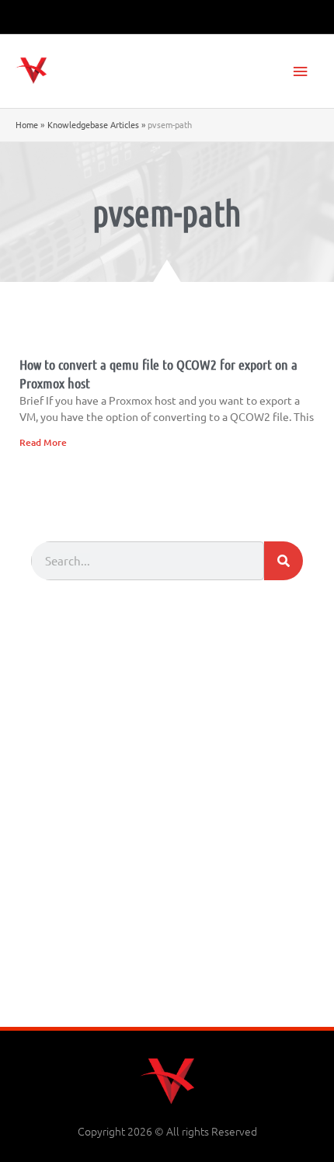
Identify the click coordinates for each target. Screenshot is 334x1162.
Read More (43, 442)
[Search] (283, 560)
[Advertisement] (167, 852)
